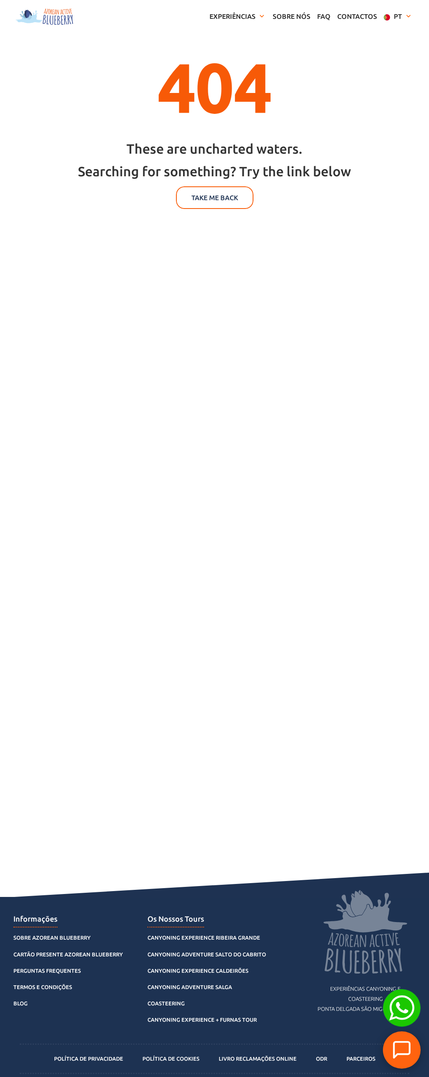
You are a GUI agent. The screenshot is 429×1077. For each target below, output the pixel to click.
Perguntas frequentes (47, 971)
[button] (402, 1008)
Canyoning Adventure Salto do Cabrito (206, 954)
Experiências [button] (233, 16)
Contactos (357, 16)
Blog (20, 1003)
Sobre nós (291, 16)
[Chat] (402, 1050)
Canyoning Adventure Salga (189, 987)
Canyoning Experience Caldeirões (197, 971)
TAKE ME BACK (214, 197)
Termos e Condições (42, 987)
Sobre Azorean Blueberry (51, 937)
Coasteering (166, 1003)
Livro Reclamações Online (258, 1059)
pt (397, 16)
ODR (321, 1059)
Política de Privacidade (88, 1059)
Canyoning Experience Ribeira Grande (203, 937)
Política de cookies (170, 1059)
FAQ (324, 16)
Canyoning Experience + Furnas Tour (202, 1020)
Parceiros (360, 1059)
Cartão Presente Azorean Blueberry (68, 954)
